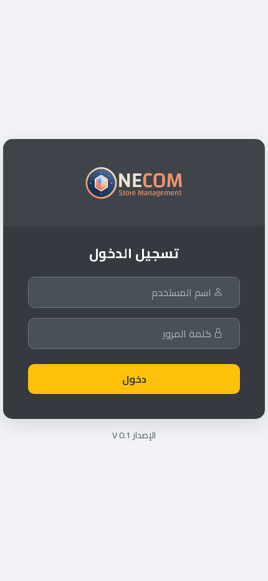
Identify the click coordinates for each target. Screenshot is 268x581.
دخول (134, 379)
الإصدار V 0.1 (134, 435)
